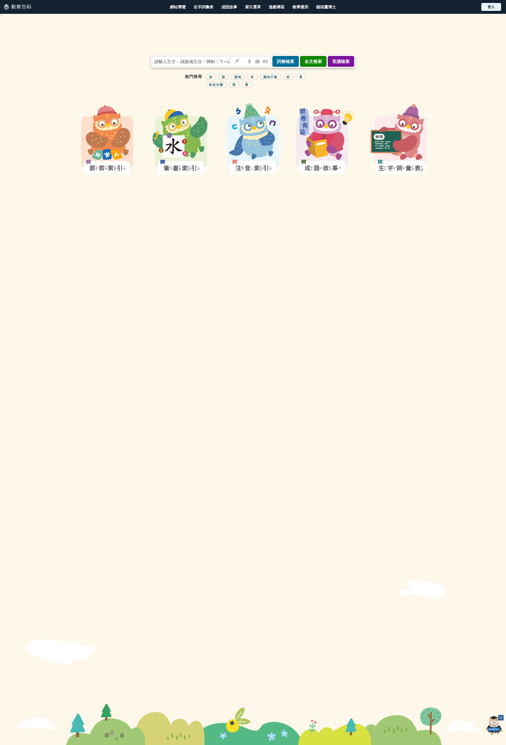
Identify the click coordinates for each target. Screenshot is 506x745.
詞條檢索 (285, 61)
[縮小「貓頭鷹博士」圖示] (501, 717)
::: (1, 7)
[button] (253, 7)
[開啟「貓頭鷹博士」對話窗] (494, 725)
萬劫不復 (270, 77)
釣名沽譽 (216, 84)
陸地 (238, 77)
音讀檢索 (341, 61)
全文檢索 (313, 61)
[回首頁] (17, 7)
